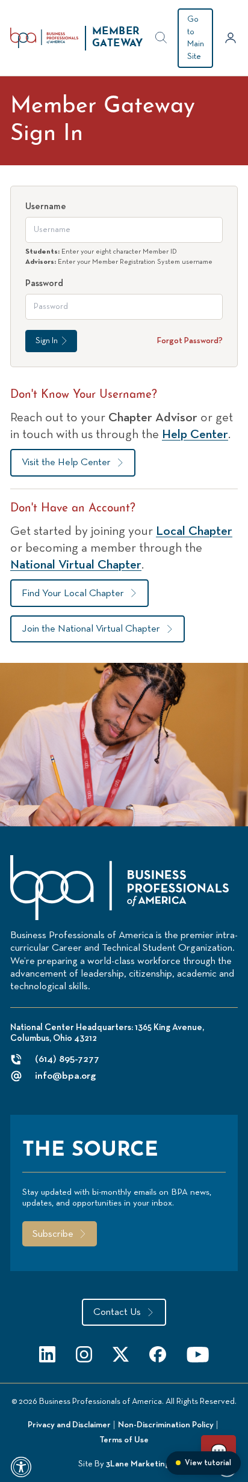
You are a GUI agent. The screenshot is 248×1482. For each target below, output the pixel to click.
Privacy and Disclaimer (69, 1425)
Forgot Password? (190, 341)
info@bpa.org (65, 1076)
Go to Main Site (195, 37)
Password (44, 283)
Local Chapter (194, 531)
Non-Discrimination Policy (166, 1425)
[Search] (161, 38)
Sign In (47, 341)
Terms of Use (124, 1440)
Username (45, 206)
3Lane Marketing (138, 1464)
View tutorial (208, 1463)
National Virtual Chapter (75, 565)
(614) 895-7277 (67, 1059)
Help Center (195, 434)
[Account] (231, 37)
